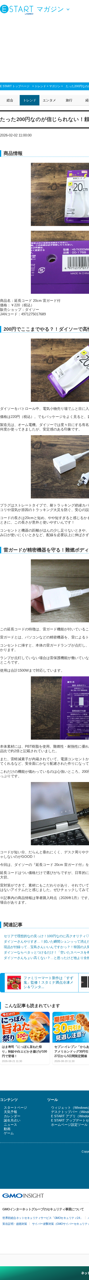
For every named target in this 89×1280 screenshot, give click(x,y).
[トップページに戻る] (18, 9)
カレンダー (12, 1116)
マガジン (55, 86)
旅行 (69, 100)
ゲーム (9, 1133)
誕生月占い (12, 1120)
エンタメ (49, 100)
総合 (10, 100)
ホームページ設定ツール (69, 1124)
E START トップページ (14, 86)
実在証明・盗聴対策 (14, 1224)
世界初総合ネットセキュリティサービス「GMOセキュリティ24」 (42, 1218)
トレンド (40, 86)
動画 (7, 1129)
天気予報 (10, 1112)
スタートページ (15, 1107)
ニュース (10, 1124)
